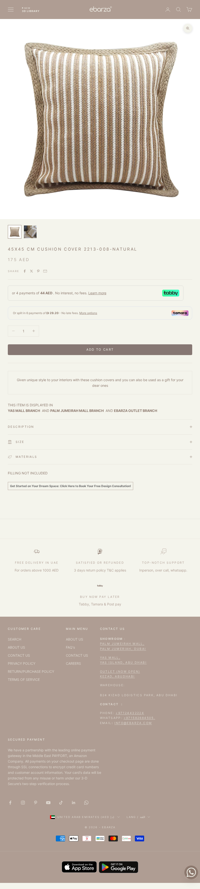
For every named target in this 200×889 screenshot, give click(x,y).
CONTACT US (19, 655)
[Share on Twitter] (31, 271)
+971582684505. (139, 718)
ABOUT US (16, 647)
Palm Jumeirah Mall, (122, 643)
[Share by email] (45, 271)
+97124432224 (130, 713)
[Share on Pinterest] (38, 271)
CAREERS (73, 663)
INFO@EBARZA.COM (133, 723)
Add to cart (100, 349)
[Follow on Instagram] (22, 802)
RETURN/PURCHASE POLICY (31, 671)
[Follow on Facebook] (10, 802)
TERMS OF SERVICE (24, 679)
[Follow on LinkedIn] (73, 802)
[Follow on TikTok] (61, 802)
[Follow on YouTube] (48, 802)
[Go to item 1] (14, 232)
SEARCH (14, 639)
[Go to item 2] (30, 232)
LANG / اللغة (136, 817)
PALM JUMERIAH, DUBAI (123, 649)
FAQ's (70, 647)
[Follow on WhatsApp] (86, 802)
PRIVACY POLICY (21, 663)
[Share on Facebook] (25, 271)
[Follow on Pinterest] (35, 802)
